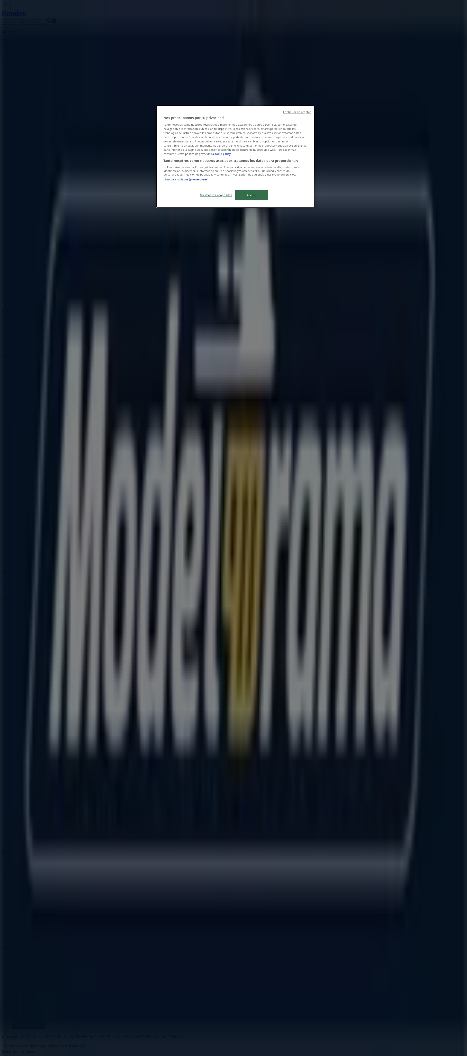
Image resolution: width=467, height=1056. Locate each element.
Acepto (251, 195)
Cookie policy (222, 154)
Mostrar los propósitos (216, 195)
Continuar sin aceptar (297, 112)
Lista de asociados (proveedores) (185, 179)
